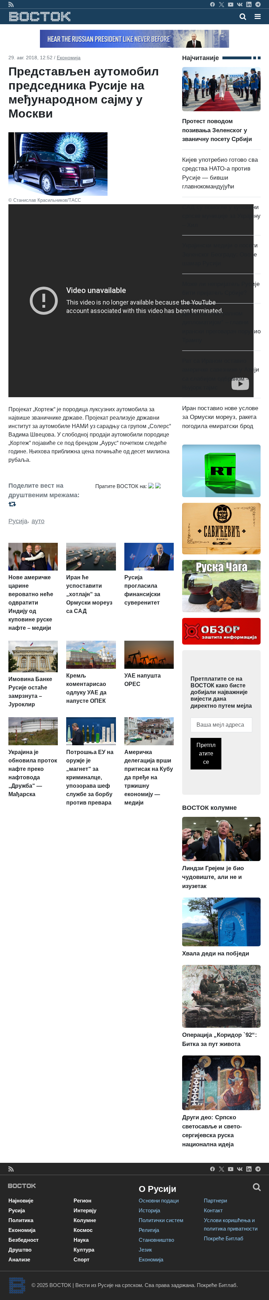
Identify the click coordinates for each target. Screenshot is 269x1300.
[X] (221, 4)
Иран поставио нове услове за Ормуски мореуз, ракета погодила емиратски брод (220, 417)
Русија (17, 521)
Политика (20, 1220)
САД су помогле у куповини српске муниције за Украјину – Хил (221, 216)
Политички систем (161, 1220)
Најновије (20, 1201)
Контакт (213, 1210)
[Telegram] (258, 4)
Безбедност (23, 1240)
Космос (83, 1230)
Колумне (85, 1220)
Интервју (85, 1210)
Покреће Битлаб (223, 1238)
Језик (145, 1250)
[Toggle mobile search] (242, 16)
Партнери (215, 1201)
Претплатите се (205, 753)
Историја (149, 1210)
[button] (258, 16)
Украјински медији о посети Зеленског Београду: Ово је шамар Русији (220, 254)
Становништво (156, 1240)
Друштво (20, 1250)
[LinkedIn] (248, 4)
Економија (69, 57)
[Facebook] (212, 4)
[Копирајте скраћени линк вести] (47, 504)
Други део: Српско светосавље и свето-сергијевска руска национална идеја (212, 1131)
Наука (81, 1240)
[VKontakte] (239, 4)
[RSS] (11, 4)
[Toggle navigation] (255, 16)
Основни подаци (159, 1201)
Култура (84, 1250)
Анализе (19, 1259)
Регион (82, 1201)
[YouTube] (230, 4)
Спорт (81, 1259)
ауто (38, 521)
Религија (149, 1230)
